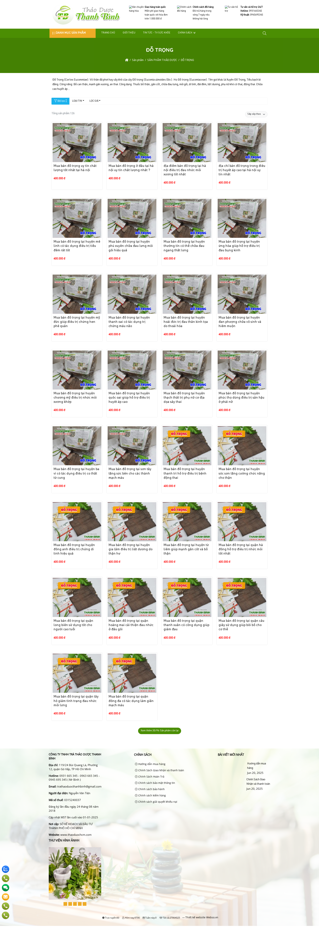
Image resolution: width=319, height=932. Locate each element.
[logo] (86, 24)
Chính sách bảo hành (151, 789)
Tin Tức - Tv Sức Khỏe (156, 33)
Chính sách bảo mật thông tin (156, 783)
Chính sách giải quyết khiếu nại (157, 801)
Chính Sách (185, 33)
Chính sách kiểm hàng (152, 795)
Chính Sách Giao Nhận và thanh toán (161, 770)
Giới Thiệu (129, 33)
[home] (126, 60)
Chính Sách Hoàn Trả (151, 776)
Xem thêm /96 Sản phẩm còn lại (160, 730)
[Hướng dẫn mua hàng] (232, 768)
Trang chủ (108, 33)
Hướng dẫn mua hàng (151, 764)
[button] (265, 33)
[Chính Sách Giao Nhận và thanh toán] (231, 784)
